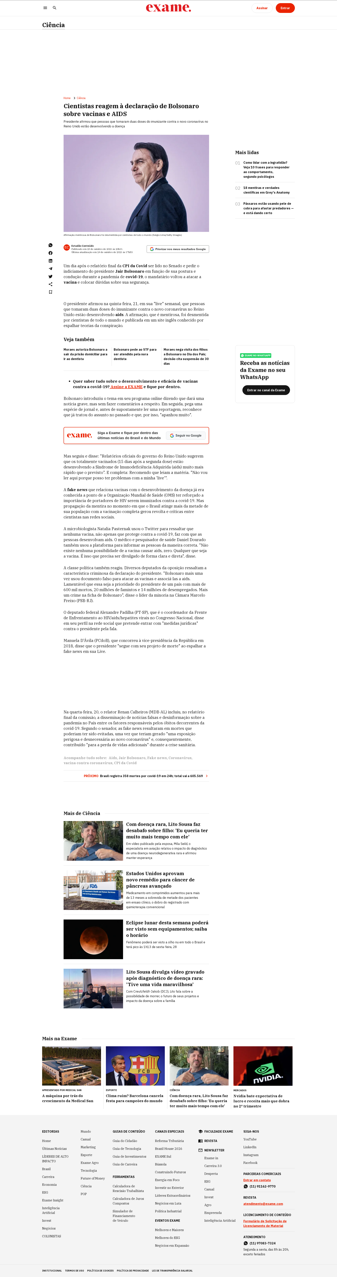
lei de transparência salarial (172, 1270)
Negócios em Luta (168, 1203)
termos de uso (74, 1270)
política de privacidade (133, 1270)
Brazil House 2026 (168, 1149)
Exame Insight (52, 1200)
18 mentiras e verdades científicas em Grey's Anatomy (266, 190)
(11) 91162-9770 (263, 1186)
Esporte (86, 1155)
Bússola (161, 1164)
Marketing (88, 1147)
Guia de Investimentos (129, 1156)
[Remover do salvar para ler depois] (50, 292)
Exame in (211, 1158)
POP (84, 1194)
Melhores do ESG (167, 1238)
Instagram (251, 1155)
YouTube (250, 1139)
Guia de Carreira (125, 1164)
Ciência (53, 25)
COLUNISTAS (51, 1236)
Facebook (250, 1163)
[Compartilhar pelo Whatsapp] (50, 245)
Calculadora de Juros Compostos (128, 1201)
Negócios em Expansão (172, 1246)
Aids (113, 758)
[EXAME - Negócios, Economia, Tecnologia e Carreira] (168, 8)
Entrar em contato (257, 1180)
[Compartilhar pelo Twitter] (50, 276)
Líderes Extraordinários (172, 1195)
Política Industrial (168, 1211)
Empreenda (213, 1213)
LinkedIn (249, 1147)
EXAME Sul (163, 1156)
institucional (52, 1270)
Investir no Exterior (169, 1188)
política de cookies (100, 1270)
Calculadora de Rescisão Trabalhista (128, 1188)
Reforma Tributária (169, 1141)
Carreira (48, 1177)
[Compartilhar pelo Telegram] (50, 268)
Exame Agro (90, 1163)
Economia (49, 1185)
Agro (207, 1205)
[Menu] (45, 8)
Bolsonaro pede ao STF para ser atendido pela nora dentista (135, 354)
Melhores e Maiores (169, 1230)
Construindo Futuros (170, 1172)
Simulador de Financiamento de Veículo (124, 1215)
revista (210, 1141)
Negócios (49, 1228)
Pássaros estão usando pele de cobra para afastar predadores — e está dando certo (268, 208)
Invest (46, 1220)
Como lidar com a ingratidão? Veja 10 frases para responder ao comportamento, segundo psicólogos (266, 170)
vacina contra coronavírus (88, 763)
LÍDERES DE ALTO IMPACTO (55, 1159)
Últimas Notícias (54, 1149)
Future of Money (93, 1178)
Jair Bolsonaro (132, 758)
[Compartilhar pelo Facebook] (50, 253)
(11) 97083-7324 (263, 1243)
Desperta (211, 1174)
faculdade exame (218, 1131)
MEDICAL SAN (74, 1090)
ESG (45, 1192)
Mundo (86, 1131)
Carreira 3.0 (213, 1166)
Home (67, 98)
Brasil (46, 1169)
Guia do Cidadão (125, 1141)
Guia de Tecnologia (127, 1149)
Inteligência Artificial (51, 1210)
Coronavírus (180, 758)
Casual (86, 1139)
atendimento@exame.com (263, 1204)
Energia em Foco (167, 1180)
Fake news (157, 758)
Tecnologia (89, 1170)
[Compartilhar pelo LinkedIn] (50, 260)
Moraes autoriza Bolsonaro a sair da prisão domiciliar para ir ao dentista (85, 354)
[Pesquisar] (54, 8)
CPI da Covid (125, 763)
